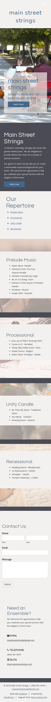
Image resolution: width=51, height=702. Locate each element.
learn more (19, 104)
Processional (16, 217)
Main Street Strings (25, 17)
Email (5, 547)
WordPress (9, 697)
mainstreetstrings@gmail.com (20, 640)
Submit (7, 584)
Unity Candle (16, 223)
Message (7, 559)
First (4, 542)
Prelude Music (16, 212)
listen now (14, 184)
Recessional (15, 229)
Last (28, 542)
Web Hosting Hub (39, 697)
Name (5, 533)
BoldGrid (23, 693)
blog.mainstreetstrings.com (19, 664)
